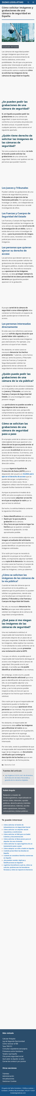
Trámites (5, 1074)
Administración (8, 1076)
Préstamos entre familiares (12, 1051)
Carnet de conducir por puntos (14, 1061)
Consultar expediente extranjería (14, 1049)
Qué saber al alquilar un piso (13, 1059)
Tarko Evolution (15, 1088)
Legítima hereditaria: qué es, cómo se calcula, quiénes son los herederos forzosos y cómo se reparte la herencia (18, 867)
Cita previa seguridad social (12, 1056)
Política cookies (28, 1088)
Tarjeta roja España (9, 1054)
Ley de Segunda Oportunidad (13, 1041)
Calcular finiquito (8, 1039)
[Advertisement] (18, 949)
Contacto (4, 1090)
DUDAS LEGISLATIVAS (12, 2)
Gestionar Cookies (9, 1081)
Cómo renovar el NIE (10, 1044)
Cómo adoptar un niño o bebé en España (19, 848)
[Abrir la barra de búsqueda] (28, 2)
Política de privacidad (16, 1090)
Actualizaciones (8, 1079)
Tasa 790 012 (7, 1046)
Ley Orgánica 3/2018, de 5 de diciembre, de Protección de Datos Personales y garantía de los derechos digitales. (19, 777)
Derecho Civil (9, 765)
